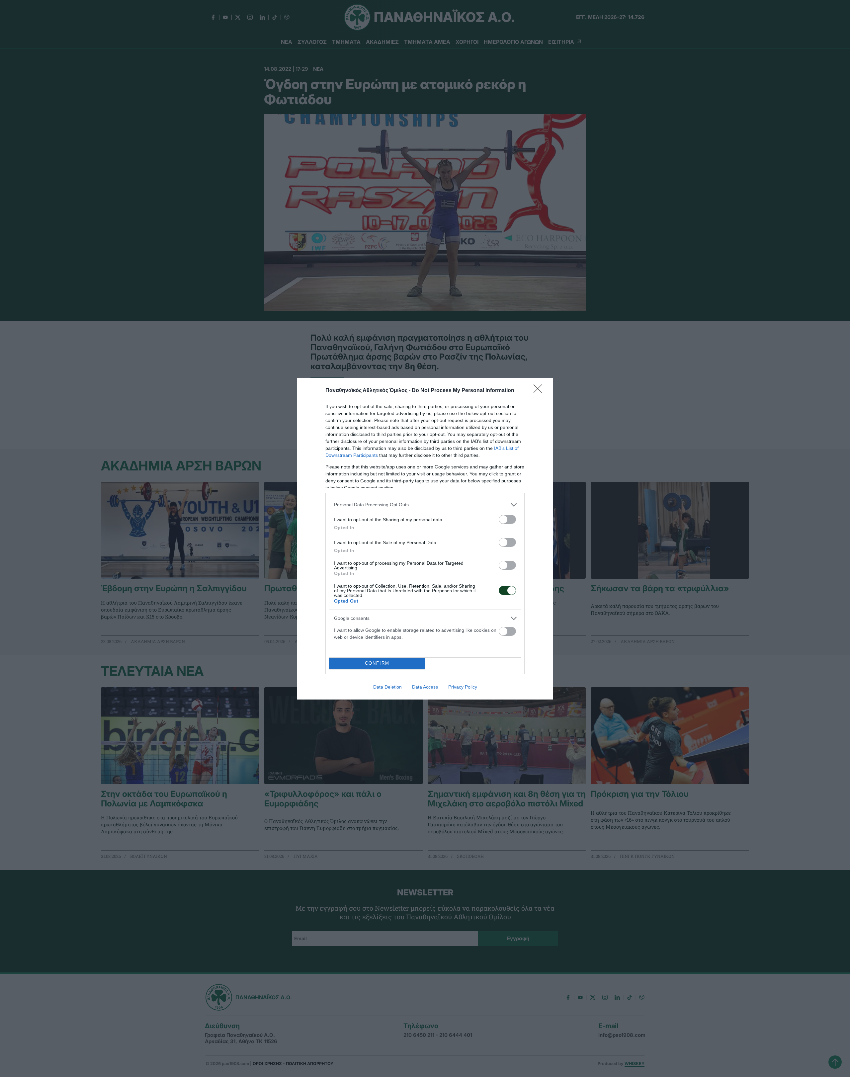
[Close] (540, 390)
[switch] (507, 519)
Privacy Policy (462, 687)
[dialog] (425, 539)
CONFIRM (377, 663)
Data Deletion (387, 687)
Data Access (425, 687)
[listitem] (425, 504)
